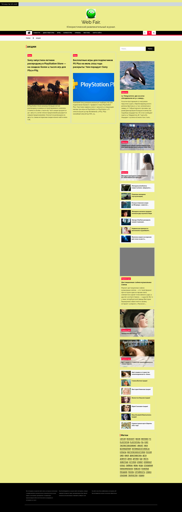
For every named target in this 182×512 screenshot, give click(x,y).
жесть (145, 459)
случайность (140, 472)
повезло (137, 469)
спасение (123, 475)
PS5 (142, 442)
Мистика (87, 32)
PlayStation (124, 442)
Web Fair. (91, 22)
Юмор (127, 455)
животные (124, 462)
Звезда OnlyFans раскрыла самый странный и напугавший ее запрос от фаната (141, 221)
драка (129, 459)
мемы (136, 465)
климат (140, 462)
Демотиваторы (48, 32)
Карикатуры (67, 32)
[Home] (29, 33)
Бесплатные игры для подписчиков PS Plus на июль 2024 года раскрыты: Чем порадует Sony (93, 63)
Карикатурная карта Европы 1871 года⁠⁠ (142, 424)
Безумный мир (125, 449)
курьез (122, 465)
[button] (145, 33)
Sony (146, 442)
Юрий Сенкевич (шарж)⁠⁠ (140, 406)
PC (150, 439)
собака (148, 472)
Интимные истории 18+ (141, 449)
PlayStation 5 (135, 442)
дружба (136, 459)
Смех (122, 455)
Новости (36, 32)
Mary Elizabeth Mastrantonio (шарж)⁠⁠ (141, 416)
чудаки (141, 475)
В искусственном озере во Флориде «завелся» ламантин (140, 204)
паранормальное (126, 469)
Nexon (137, 439)
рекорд (131, 472)
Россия (149, 452)
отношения (148, 465)
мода (141, 465)
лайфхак (129, 465)
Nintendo (144, 439)
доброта (123, 459)
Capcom (123, 439)
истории (132, 462)
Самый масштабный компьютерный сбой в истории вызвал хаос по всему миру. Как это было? (135, 146)
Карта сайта (97, 32)
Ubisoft (140, 445)
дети (145, 455)
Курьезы (78, 32)
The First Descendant (128, 445)
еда (141, 459)
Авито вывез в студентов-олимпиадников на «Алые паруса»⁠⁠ (137, 363)
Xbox (146, 445)
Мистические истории (136, 452)
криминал (148, 462)
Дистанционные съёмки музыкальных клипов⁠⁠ (136, 283)
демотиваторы (136, 455)
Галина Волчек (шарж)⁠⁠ (139, 381)
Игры (59, 32)
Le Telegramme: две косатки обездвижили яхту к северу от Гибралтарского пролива (132, 97)
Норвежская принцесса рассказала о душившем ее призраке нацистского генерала (141, 230)
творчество (133, 475)
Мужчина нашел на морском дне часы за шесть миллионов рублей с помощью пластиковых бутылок (141, 238)
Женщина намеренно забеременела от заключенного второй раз (134, 176)
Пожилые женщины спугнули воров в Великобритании (139, 195)
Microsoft (131, 439)
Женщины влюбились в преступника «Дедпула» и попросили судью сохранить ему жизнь (141, 187)
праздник (123, 472)
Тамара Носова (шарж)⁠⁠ (129, 333)
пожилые (145, 469)
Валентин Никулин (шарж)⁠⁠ (141, 398)
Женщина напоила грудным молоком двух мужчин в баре (142, 212)
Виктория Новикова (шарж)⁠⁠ (141, 389)
